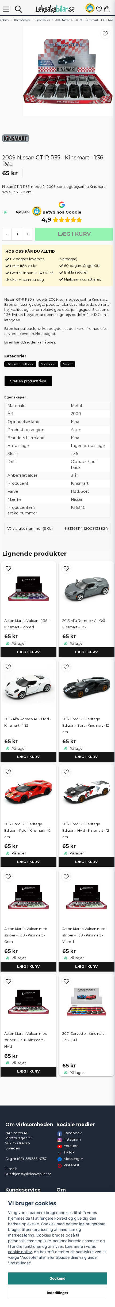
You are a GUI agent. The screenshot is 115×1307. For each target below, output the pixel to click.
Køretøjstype (22, 20)
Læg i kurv (28, 652)
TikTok (69, 1152)
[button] (90, 9)
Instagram (72, 1139)
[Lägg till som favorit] (99, 9)
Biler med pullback (20, 364)
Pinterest (71, 1165)
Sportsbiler (43, 20)
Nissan (67, 364)
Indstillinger (57, 1293)
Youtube (71, 1146)
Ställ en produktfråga (28, 381)
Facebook (73, 1133)
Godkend (57, 1278)
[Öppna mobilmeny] (6, 9)
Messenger (73, 1158)
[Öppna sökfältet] (18, 9)
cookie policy (20, 1251)
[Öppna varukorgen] (107, 9)
